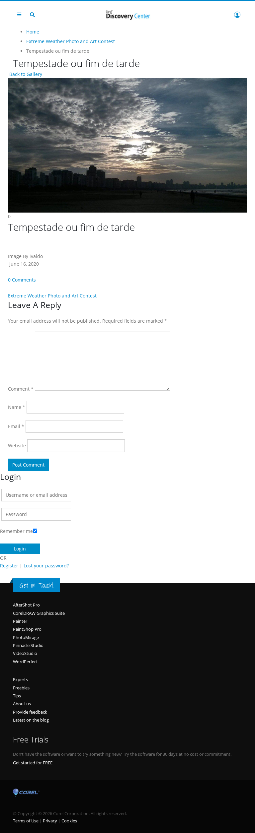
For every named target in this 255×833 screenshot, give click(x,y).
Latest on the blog (31, 720)
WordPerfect (25, 662)
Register (9, 565)
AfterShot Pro (26, 605)
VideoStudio (25, 653)
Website (17, 445)
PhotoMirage (26, 637)
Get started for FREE (32, 763)
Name (16, 407)
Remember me (16, 531)
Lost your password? (46, 565)
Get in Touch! (36, 585)
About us (22, 704)
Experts (20, 679)
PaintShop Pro (27, 629)
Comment (21, 389)
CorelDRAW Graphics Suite (39, 613)
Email (16, 426)
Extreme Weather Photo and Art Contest (52, 295)
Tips (17, 696)
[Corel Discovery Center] (127, 14)
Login (237, 15)
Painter (20, 621)
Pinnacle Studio (28, 645)
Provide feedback (30, 712)
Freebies (21, 688)
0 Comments (22, 280)
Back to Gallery (25, 74)
